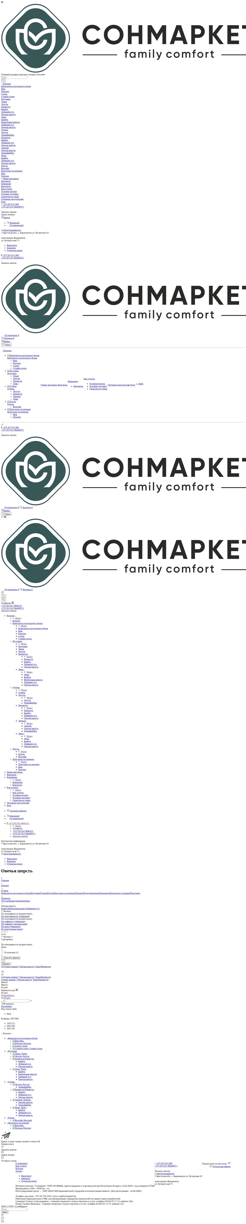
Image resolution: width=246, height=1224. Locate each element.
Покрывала (104, 893)
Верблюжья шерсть (17, 908)
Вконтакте (12, 245)
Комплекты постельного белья (33, 628)
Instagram (11, 248)
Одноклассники (14, 250)
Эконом (27, 726)
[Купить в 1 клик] (2, 972)
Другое (27, 700)
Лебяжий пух (33, 908)
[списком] (4, 931)
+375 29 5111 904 (10, 204)
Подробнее (6, 1006)
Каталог (16, 621)
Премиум (28, 659)
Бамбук (4, 908)
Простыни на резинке (28, 764)
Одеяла (21, 692)
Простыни (135, 893)
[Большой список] (5, 934)
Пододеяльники (91, 893)
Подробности (7, 995)
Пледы (21, 754)
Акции (19, 1171)
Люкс (26, 674)
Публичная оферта (222, 1166)
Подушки (22, 646)
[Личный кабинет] (2, 592)
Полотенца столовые (120, 893)
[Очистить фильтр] (3, 960)
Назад (18, 618)
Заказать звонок (20, 836)
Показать (6, 964)
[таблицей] (7, 931)
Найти (4, 1212)
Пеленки (79, 893)
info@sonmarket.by (12, 230)
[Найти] (3, 81)
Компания (17, 782)
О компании (21, 1163)
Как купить (18, 792)
